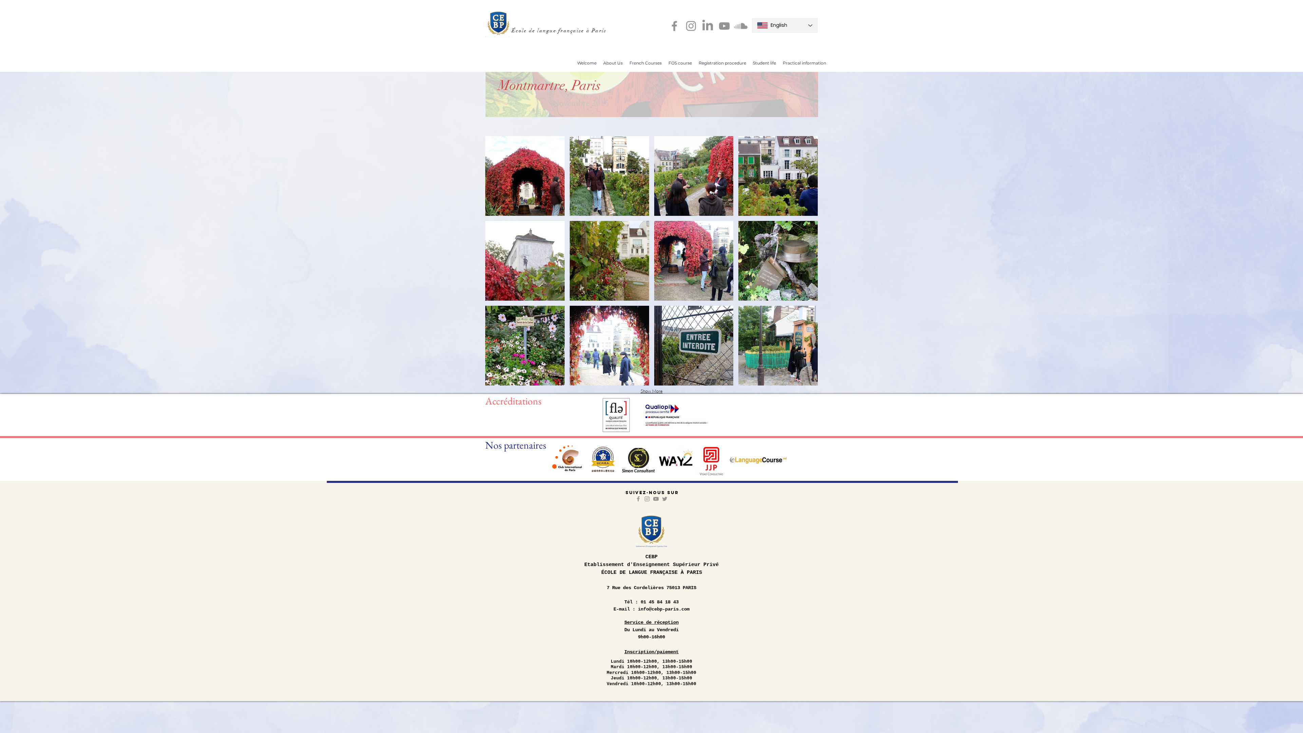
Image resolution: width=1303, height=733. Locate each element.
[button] (613, 63)
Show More (652, 391)
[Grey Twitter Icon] (664, 498)
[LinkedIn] (707, 26)
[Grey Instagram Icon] (647, 498)
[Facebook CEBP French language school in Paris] (674, 26)
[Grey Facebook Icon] (638, 498)
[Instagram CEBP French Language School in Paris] (691, 26)
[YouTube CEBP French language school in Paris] (724, 26)
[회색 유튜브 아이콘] (656, 498)
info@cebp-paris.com (664, 609)
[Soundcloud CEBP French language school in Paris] (741, 26)
